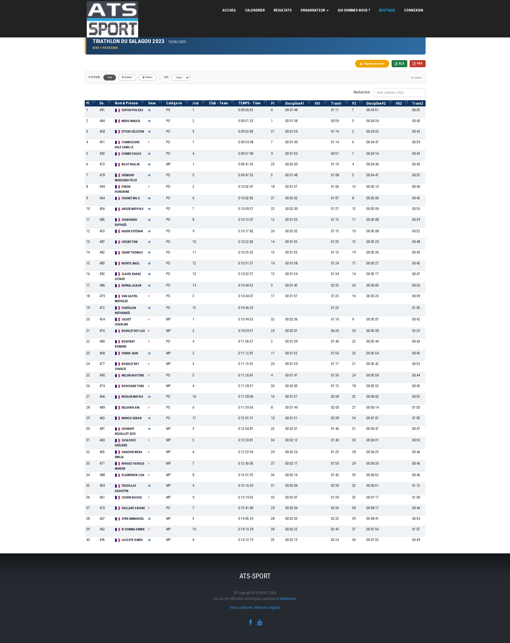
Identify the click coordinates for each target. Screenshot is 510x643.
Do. (101, 103)
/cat (195, 103)
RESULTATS (283, 10)
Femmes (148, 77)
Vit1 (318, 103)
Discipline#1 (294, 103)
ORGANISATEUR (313, 10)
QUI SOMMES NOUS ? (354, 10)
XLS (401, 63)
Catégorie (174, 103)
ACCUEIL (229, 10)
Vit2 (399, 103)
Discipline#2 (375, 103)
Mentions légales (267, 608)
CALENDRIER (255, 10)
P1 (273, 103)
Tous (109, 77)
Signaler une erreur (374, 63)
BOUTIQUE (387, 10)
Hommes (128, 77)
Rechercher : (363, 92)
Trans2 (417, 103)
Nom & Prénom (126, 103)
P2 (354, 103)
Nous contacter (241, 608)
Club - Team (218, 103)
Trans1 (336, 103)
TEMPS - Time (249, 103)
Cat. (166, 77)
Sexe (152, 103)
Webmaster (288, 599)
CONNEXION (413, 10)
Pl (87, 103)
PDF (420, 63)
